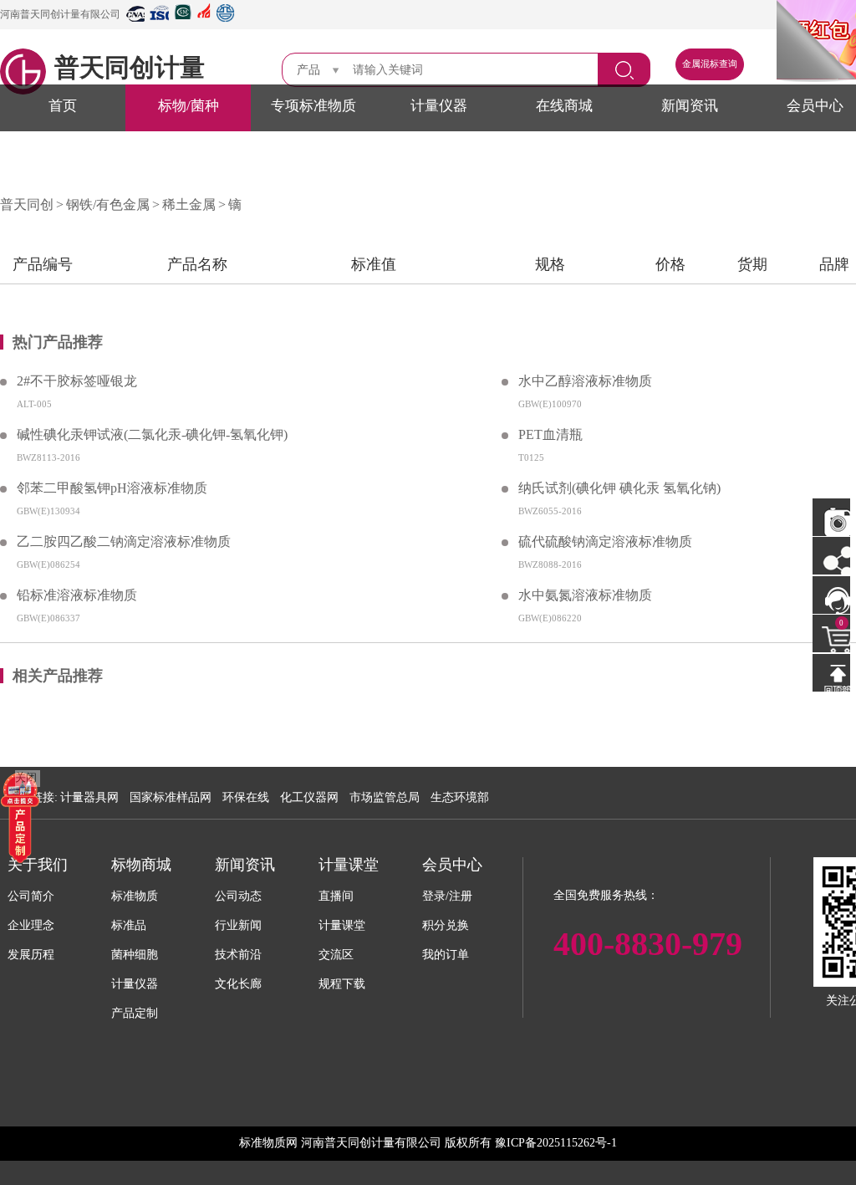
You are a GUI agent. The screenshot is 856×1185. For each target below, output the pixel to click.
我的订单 (445, 954)
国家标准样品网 (170, 797)
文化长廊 (238, 984)
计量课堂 (341, 925)
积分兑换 (445, 925)
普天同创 (27, 204)
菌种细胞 (134, 954)
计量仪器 (438, 106)
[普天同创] (20, 816)
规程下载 (341, 984)
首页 (62, 106)
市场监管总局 (384, 797)
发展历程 (31, 954)
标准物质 (134, 896)
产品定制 (134, 1013)
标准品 (128, 925)
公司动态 (238, 896)
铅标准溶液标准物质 (77, 595)
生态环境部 (460, 797)
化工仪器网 (309, 797)
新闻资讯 (689, 106)
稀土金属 (189, 204)
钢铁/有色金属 (108, 204)
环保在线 (245, 797)
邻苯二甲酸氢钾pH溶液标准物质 (112, 488)
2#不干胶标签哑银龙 (77, 381)
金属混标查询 (709, 64)
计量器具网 (89, 797)
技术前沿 (238, 954)
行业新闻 (238, 925)
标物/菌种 (188, 106)
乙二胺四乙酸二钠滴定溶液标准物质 (124, 541)
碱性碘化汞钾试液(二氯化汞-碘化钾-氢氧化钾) (152, 434)
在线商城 (564, 106)
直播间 (336, 896)
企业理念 (31, 925)
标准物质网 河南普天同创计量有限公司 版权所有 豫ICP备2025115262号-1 (428, 1142)
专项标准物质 (313, 106)
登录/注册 (447, 896)
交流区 (336, 954)
